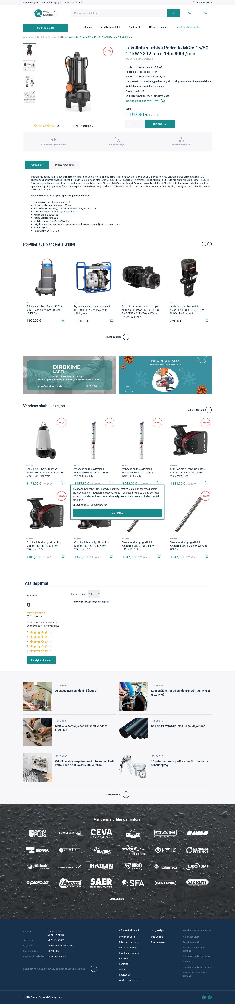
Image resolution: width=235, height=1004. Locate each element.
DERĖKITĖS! (154, 100)
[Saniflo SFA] (133, 882)
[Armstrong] (69, 833)
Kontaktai (124, 964)
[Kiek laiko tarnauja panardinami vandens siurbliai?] (37, 732)
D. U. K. (122, 969)
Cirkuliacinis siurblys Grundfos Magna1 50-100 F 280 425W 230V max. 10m (91, 546)
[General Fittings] (197, 850)
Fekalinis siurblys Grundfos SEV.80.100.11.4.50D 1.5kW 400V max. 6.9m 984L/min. (45, 473)
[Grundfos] (69, 866)
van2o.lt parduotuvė (129, 980)
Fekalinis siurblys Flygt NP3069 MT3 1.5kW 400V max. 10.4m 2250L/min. (44, 310)
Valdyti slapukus (99, 504)
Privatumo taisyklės (129, 953)
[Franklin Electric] (165, 850)
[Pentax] (69, 883)
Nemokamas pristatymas (53, 144)
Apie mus (87, 27)
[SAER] (101, 883)
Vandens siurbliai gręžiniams (197, 967)
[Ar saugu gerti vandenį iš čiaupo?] (37, 696)
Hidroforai (188, 961)
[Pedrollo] (37, 883)
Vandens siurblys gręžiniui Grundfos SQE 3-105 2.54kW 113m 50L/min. (138, 546)
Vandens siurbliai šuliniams (196, 956)
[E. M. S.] (197, 833)
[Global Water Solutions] (37, 866)
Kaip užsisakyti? (117, 144)
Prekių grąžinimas (73, 2)
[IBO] (133, 866)
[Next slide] (209, 244)
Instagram (210, 997)
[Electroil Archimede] (69, 850)
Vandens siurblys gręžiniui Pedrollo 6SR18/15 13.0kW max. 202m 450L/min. (92, 473)
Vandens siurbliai (191, 937)
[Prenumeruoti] (94, 969)
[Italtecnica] (165, 866)
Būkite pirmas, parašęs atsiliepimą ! (92, 601)
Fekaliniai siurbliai (191, 942)
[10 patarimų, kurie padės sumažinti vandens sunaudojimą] (133, 767)
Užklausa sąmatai (158, 27)
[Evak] (101, 850)
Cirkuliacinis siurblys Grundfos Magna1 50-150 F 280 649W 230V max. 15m (187, 473)
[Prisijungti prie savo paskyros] (205, 13)
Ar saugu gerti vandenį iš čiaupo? (76, 690)
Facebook (204, 997)
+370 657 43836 (204, 2)
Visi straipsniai (113, 794)
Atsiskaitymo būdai (181, 144)
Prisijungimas (157, 937)
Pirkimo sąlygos (31, 2)
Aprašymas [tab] (37, 165)
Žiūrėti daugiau (113, 337)
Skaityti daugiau (81, 504)
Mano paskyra (158, 942)
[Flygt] (133, 850)
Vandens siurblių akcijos (188, 27)
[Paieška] (173, 13)
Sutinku (118, 512)
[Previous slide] (204, 244)
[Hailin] (101, 866)
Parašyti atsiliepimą (82, 126)
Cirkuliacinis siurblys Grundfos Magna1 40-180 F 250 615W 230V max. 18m (43, 546)
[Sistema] (165, 883)
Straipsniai (134, 27)
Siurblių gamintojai (110, 27)
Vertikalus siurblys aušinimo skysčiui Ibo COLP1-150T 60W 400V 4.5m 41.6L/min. (187, 310)
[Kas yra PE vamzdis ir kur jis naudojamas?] (133, 732)
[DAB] (165, 833)
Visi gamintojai (117, 899)
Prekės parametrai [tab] (64, 165)
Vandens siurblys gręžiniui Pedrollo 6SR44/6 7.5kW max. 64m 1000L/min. (139, 473)
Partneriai (124, 958)
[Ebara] (37, 850)
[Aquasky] (37, 833)
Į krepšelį (157, 123)
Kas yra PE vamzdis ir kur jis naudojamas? (178, 726)
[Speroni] (197, 882)
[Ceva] (101, 833)
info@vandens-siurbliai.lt (60, 945)
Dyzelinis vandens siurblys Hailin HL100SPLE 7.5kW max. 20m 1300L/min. (92, 310)
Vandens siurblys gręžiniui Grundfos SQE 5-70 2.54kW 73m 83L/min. (188, 546)
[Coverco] (133, 833)
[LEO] (197, 866)
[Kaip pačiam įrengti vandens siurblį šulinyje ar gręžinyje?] (133, 696)
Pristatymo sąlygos (51, 2)
